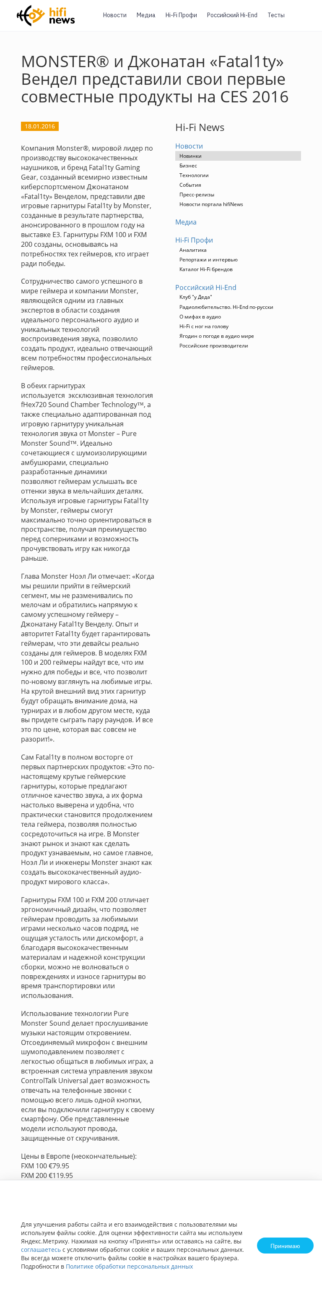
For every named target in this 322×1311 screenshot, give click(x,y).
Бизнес (188, 165)
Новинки (190, 155)
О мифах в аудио (200, 316)
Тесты (276, 15)
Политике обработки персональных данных (129, 1266)
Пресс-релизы (196, 194)
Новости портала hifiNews (211, 204)
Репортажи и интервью (208, 259)
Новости (115, 15)
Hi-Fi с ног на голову (204, 326)
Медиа (146, 15)
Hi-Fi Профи (181, 15)
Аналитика (193, 249)
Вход (302, 20)
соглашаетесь (41, 1250)
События (190, 184)
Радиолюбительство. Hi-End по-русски (226, 307)
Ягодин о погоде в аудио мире (216, 336)
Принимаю (285, 1245)
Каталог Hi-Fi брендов (206, 269)
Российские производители (213, 345)
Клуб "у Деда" (195, 296)
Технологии (194, 175)
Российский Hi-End (232, 15)
